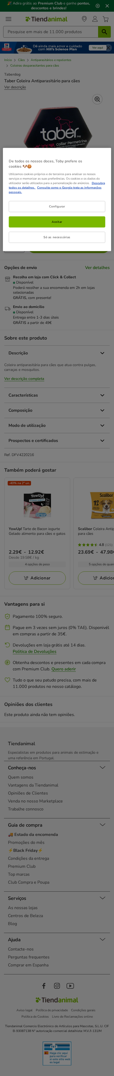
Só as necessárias (57, 237)
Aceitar (57, 221)
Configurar (57, 206)
